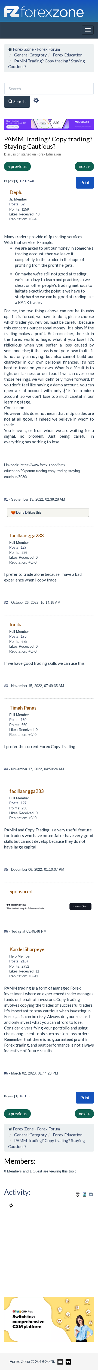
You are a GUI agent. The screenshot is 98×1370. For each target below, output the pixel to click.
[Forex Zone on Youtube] (59, 1361)
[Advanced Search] (36, 101)
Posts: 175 (17, 636)
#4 (6, 769)
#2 (6, 602)
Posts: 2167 (18, 961)
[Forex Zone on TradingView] (67, 1361)
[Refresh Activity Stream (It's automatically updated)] (84, 1193)
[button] (85, 182)
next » (84, 166)
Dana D (22, 512)
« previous (17, 166)
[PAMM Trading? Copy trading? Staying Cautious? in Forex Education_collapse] (91, 1194)
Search (19, 101)
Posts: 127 (17, 547)
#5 (6, 869)
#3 (6, 686)
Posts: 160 (17, 720)
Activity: (17, 1192)
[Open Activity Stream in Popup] (78, 1193)
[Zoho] (49, 1319)
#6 (6, 931)
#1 (6, 499)
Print (85, 182)
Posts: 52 (16, 204)
